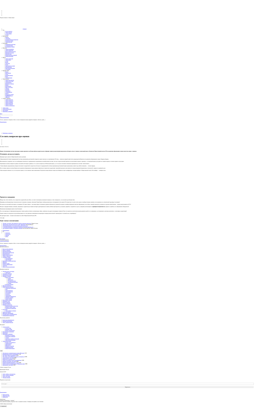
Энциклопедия (8, 42)
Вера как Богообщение (8, 249)
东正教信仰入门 (9, 95)
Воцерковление (6, 253)
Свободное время (7, 312)
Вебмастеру (5, 397)
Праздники (5, 332)
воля (6, 289)
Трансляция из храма (10, 65)
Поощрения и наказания (8, 331)
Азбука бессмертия (9, 80)
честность (7, 294)
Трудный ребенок (7, 303)
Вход (1, 113)
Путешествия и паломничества (10, 314)
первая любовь (8, 298)
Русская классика (12, 281)
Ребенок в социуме (9, 346)
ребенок (7, 235)
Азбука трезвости (9, 100)
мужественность (9, 290)
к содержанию (3, 406)
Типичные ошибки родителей (12, 338)
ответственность (9, 291)
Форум (6, 93)
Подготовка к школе (7, 300)
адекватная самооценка (10, 288)
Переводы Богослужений (11, 55)
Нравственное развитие (8, 286)
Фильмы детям (8, 329)
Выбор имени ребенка (8, 255)
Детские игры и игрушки (8, 271)
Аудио (6, 61)
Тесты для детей (6, 376)
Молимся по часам (9, 52)
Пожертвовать (3, 122)
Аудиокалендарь (9, 45)
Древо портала (8, 32)
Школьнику (10, 279)
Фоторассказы (8, 67)
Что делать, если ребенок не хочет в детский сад (14, 356)
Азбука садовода (9, 104)
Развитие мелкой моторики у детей (11, 362)
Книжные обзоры (9, 284)
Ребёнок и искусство (7, 304)
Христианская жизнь (10, 68)
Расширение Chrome (10, 46)
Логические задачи (7, 275)
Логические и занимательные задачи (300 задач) (13, 353)
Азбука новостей (9, 58)
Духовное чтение (6, 257)
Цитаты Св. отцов (9, 94)
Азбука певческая (9, 50)
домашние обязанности (10, 296)
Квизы (6, 71)
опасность (7, 232)
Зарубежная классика (13, 282)
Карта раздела (6, 394)
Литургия (7, 63)
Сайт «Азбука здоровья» (8, 375)
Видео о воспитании (10, 330)
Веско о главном (6, 250)
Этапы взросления (7, 341)
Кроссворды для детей (8, 365)
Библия (7, 37)
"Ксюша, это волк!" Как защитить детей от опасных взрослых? (17, 223)
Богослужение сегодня (10, 51)
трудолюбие (8, 292)
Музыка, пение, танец (10, 307)
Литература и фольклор (10, 308)
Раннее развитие (6, 302)
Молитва (5, 262)
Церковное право (9, 40)
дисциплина (8, 295)
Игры (6, 76)
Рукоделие (5, 309)
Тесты (6, 74)
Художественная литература (11, 39)
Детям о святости (6, 256)
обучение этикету (9, 297)
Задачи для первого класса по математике (12, 360)
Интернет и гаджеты (10, 335)
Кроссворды (8, 73)
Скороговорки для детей (8, 357)
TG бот (7, 34)
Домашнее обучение (7, 273)
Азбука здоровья (9, 102)
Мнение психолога (7, 285)
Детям (9, 278)
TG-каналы (7, 69)
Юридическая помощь (10, 340)
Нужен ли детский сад (10, 342)
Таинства (5, 265)
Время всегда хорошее (8, 359)
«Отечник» (7, 38)
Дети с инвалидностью (8, 322)
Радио (6, 64)
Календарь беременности (8, 320)
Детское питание (6, 377)
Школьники (8, 344)
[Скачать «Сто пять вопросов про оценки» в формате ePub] (1, 148)
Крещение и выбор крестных (9, 261)
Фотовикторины (9, 75)
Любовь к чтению (7, 276)
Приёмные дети (6, 301)
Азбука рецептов (9, 103)
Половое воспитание (7, 321)
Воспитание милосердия (8, 252)
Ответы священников (7, 264)
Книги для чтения (9, 277)
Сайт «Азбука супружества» (9, 374)
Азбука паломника (9, 49)
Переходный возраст (10, 348)
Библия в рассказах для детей (9, 361)
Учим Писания (8, 77)
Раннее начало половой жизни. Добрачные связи (14, 363)
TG (2, 238)
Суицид (7, 337)
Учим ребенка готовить (10, 310)
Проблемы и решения (7, 133)
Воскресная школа (7, 251)
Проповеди (7, 90)
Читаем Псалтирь (9, 56)
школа (6, 236)
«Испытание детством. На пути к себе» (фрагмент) (14, 224)
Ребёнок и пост (6, 263)
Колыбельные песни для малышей (10, 354)
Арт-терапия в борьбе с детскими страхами (12, 228)
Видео (6, 62)
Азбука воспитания (4, 117)
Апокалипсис (8, 82)
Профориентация (9, 347)
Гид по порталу (8, 31)
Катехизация (8, 86)
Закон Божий (8, 259)
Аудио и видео (6, 326)
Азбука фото (8, 59)
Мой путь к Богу (9, 87)
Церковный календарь (10, 44)
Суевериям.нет (8, 92)
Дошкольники (8, 343)
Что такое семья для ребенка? (9, 355)
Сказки (9, 283)
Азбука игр (7, 272)
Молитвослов (8, 54)
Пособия (7, 89)
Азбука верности (9, 99)
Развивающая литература (8, 315)
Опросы (7, 88)
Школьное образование (8, 313)
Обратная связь (6, 395)
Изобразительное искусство (11, 306)
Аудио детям (8, 328)
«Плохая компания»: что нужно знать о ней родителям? (15, 225)
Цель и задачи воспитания (9, 266)
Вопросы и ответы (9, 83)
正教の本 (7, 97)
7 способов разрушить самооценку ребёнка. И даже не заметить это (18, 227)
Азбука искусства (9, 81)
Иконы (6, 85)
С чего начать (8, 33)
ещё (1, 350)
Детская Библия (8, 258)
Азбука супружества (10, 105)
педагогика (7, 234)
